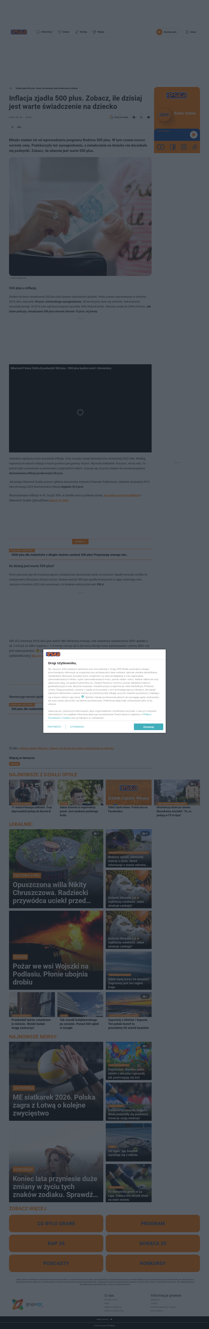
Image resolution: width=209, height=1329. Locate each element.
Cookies (66, 717)
